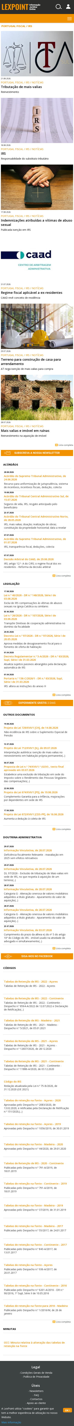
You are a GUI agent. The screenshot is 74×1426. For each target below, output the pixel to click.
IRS (3, 153)
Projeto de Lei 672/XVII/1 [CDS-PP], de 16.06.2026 (33, 814)
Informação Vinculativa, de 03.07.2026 (28, 930)
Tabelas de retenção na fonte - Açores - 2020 (32, 1100)
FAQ (36, 1395)
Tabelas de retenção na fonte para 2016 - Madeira (36, 1306)
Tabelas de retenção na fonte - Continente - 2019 (35, 1183)
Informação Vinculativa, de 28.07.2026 (28, 850)
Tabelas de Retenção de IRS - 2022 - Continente (34, 998)
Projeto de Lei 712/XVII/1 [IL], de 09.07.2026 (30, 748)
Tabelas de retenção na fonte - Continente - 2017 (35, 1244)
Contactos (36, 1399)
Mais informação (11, 1422)
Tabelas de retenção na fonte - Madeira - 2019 (33, 1205)
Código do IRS (12, 1081)
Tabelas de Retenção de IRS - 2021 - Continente (34, 1061)
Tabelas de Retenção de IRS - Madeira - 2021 (32, 1020)
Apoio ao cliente (36, 1403)
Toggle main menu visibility (69, 18)
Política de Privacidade (36, 1376)
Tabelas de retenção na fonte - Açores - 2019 (32, 1124)
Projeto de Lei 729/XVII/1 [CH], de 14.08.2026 (31, 727)
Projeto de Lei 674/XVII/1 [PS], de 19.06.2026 (30, 792)
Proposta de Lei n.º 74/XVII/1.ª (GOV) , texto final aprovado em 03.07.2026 (34, 768)
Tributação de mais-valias (21, 87)
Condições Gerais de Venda (36, 1372)
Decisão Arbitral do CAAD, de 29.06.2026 (29, 559)
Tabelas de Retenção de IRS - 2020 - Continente (34, 1163)
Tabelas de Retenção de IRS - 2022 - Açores (31, 981)
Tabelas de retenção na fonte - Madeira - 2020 (33, 1144)
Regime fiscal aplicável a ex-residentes (31, 292)
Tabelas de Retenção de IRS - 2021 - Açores (31, 1041)
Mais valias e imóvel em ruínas (25, 430)
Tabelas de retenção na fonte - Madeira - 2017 (33, 1226)
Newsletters (36, 1391)
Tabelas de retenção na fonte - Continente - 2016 (35, 1285)
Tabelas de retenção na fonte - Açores (28, 1265)
